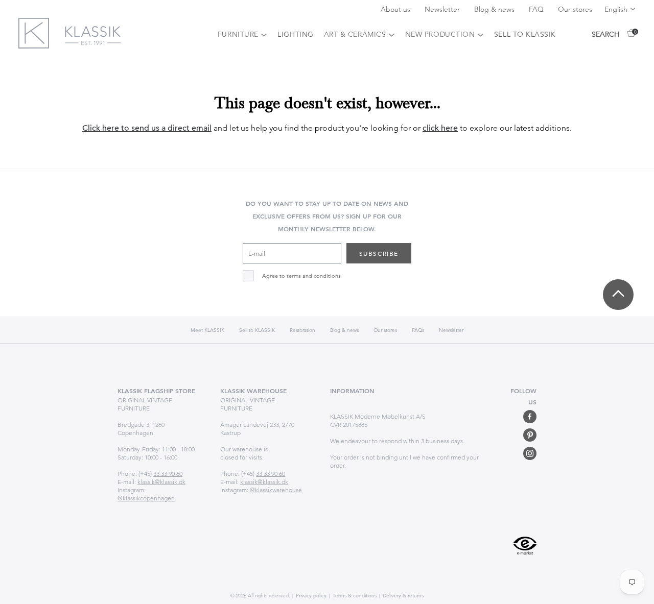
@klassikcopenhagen (146, 498)
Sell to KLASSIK (525, 34)
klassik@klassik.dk (161, 482)
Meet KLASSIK (207, 330)
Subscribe (379, 253)
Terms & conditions (354, 595)
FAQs (418, 330)
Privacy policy (310, 595)
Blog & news (495, 9)
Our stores (575, 9)
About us (396, 9)
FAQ (537, 9)
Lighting (295, 34)
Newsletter (443, 9)
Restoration (302, 330)
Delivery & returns (402, 595)
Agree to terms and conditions (301, 276)
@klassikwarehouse (276, 490)
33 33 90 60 (167, 473)
